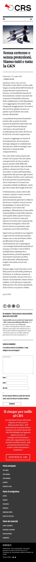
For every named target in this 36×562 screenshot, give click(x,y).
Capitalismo (6, 83)
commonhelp (15, 552)
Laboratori (6, 538)
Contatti (5, 482)
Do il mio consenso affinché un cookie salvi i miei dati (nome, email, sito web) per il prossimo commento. (16, 397)
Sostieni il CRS (18, 457)
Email (4, 383)
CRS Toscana (6, 474)
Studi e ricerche (8, 525)
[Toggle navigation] (31, 19)
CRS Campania (6, 478)
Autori (5, 496)
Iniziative (6, 504)
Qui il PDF (7, 294)
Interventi (23, 83)
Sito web (5, 388)
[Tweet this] (9, 306)
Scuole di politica (8, 516)
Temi (17, 83)
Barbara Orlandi (9, 79)
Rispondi (22, 324)
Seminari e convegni (9, 530)
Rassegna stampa (7, 512)
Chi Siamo (5, 470)
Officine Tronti (7, 534)
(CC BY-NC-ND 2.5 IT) (20, 550)
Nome (4, 378)
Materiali (5, 508)
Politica (13, 83)
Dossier (5, 500)
